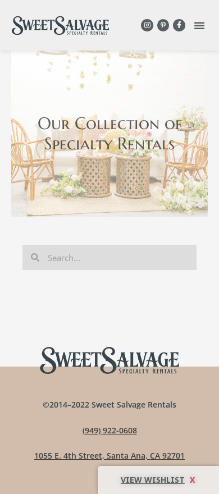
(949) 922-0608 (110, 430)
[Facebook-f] (179, 25)
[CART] (158, 480)
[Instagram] (147, 25)
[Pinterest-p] (163, 25)
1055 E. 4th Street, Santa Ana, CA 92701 (109, 455)
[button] (199, 25)
